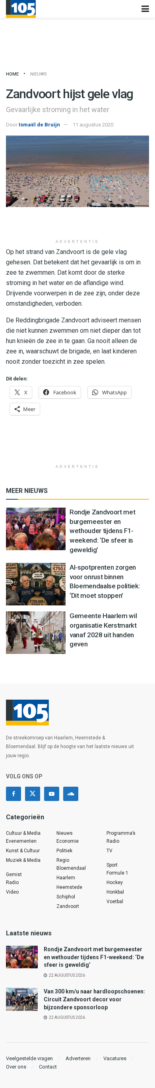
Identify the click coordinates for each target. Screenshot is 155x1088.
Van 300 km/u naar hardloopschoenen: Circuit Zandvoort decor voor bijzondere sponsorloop (94, 999)
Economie (67, 841)
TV (109, 850)
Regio (62, 860)
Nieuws (38, 74)
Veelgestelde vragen (29, 1058)
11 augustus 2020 (93, 125)
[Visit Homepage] (21, 9)
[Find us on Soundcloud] (70, 794)
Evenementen (21, 841)
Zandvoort (67, 906)
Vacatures (114, 1058)
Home (12, 74)
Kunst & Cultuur (23, 850)
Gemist (14, 874)
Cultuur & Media (23, 833)
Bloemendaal (71, 868)
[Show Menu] (145, 9)
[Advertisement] (77, 223)
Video (12, 892)
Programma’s (121, 833)
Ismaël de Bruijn (39, 125)
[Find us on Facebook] (13, 794)
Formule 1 (117, 873)
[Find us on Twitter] (32, 794)
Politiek (64, 850)
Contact (48, 1067)
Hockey (115, 882)
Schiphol (65, 897)
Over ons (16, 1067)
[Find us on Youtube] (51, 794)
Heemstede (69, 887)
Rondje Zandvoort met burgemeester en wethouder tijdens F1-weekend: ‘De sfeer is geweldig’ (102, 531)
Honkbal (115, 892)
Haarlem (65, 877)
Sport (112, 865)
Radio (12, 882)
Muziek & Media (23, 860)
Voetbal (115, 901)
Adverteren (78, 1058)
